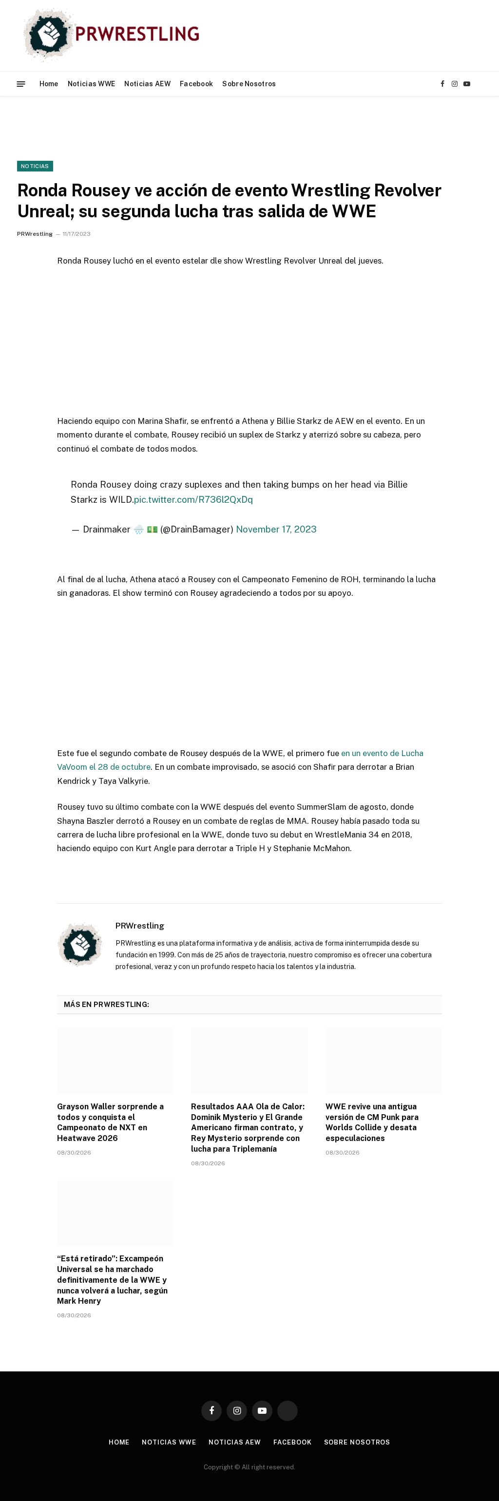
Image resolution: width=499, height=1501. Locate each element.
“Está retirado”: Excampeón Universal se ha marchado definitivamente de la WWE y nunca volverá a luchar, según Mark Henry (112, 1280)
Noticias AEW (147, 84)
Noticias (35, 166)
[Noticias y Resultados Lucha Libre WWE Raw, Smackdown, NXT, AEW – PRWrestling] (114, 35)
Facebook (196, 84)
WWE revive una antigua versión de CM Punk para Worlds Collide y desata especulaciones (372, 1122)
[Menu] (21, 83)
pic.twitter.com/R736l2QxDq (193, 499)
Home (48, 84)
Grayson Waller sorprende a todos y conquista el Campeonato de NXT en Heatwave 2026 (110, 1122)
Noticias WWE (91, 84)
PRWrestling (35, 233)
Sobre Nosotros (249, 84)
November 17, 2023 (276, 529)
